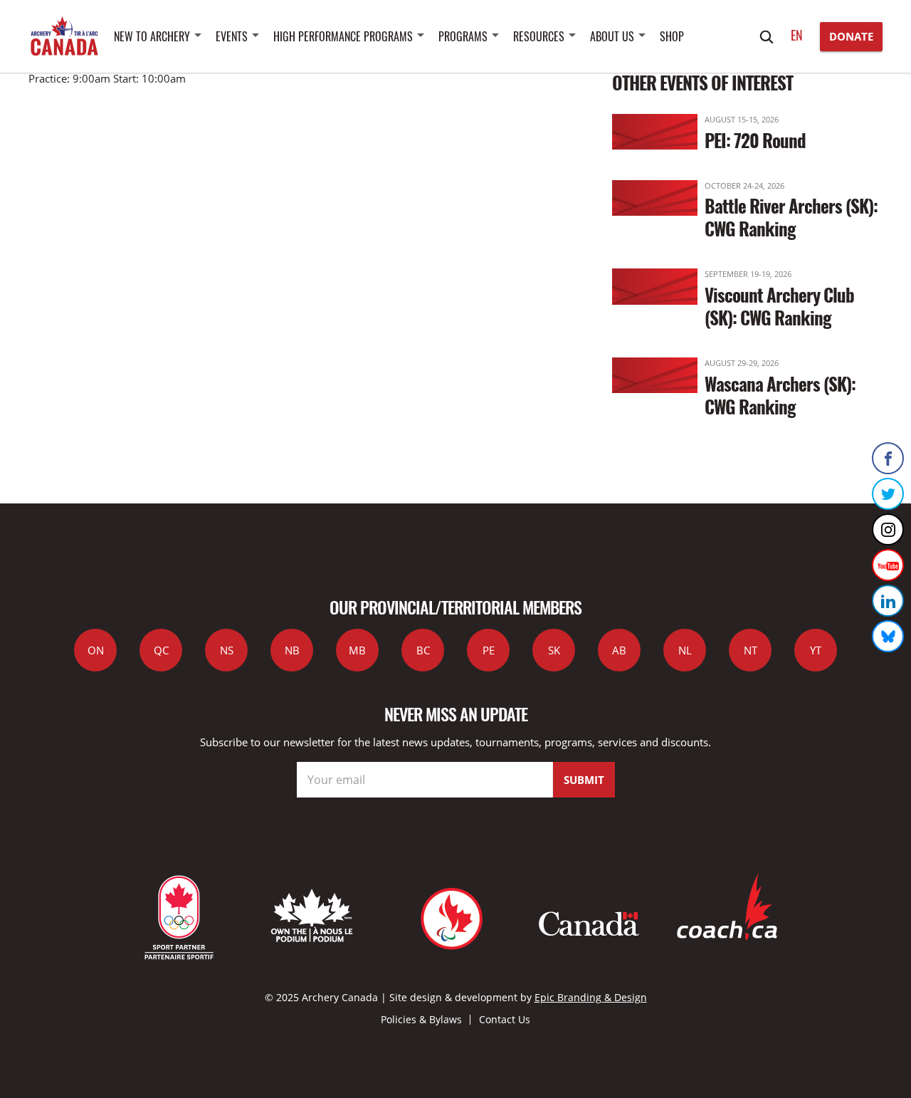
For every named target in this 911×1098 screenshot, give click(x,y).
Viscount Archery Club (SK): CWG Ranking (779, 305)
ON (96, 650)
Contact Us (504, 1019)
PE (489, 650)
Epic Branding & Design (591, 997)
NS (226, 650)
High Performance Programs (343, 36)
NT (750, 650)
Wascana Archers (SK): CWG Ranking (780, 394)
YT (815, 650)
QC (161, 650)
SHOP (672, 36)
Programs (463, 36)
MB (357, 650)
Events (232, 36)
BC (423, 650)
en (797, 35)
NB (292, 650)
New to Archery (152, 36)
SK (554, 650)
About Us (612, 36)
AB (619, 650)
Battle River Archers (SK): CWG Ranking (791, 216)
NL (685, 650)
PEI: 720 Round (755, 140)
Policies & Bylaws (421, 1019)
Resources (538, 36)
